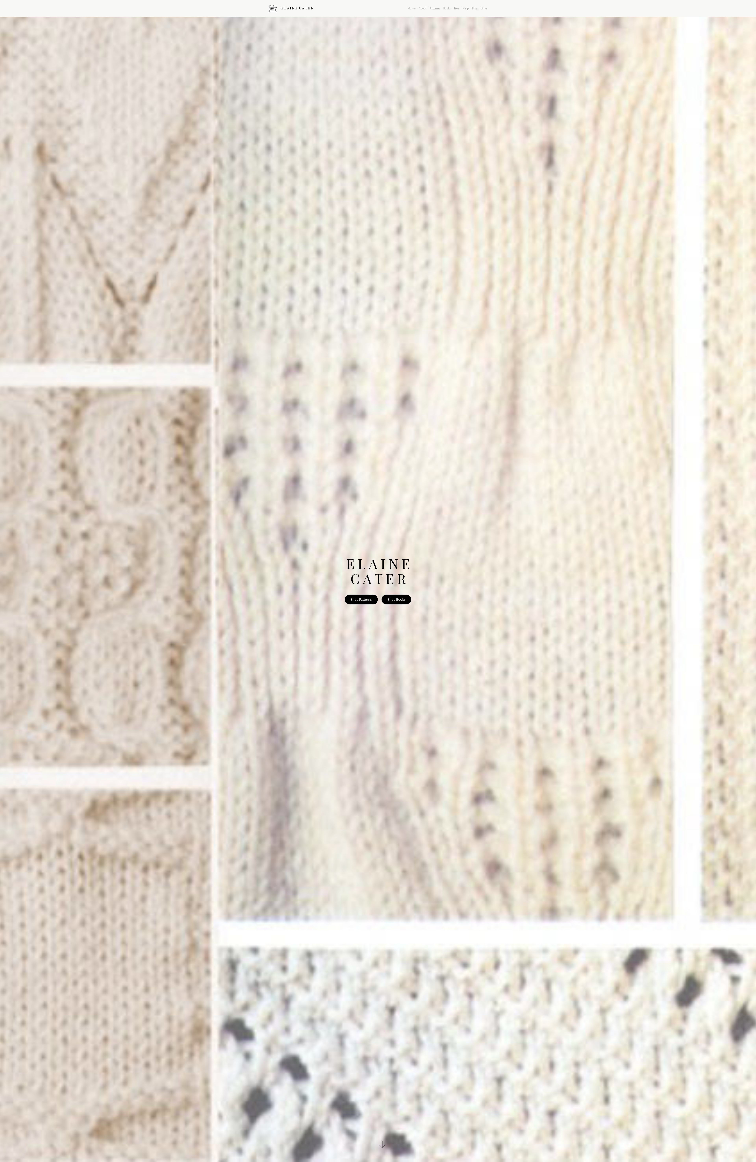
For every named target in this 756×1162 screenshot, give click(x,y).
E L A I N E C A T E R (297, 8)
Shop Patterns (361, 599)
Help (465, 8)
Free (456, 8)
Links (484, 8)
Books (447, 8)
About (422, 8)
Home (412, 8)
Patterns (434, 8)
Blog (475, 8)
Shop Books (396, 599)
